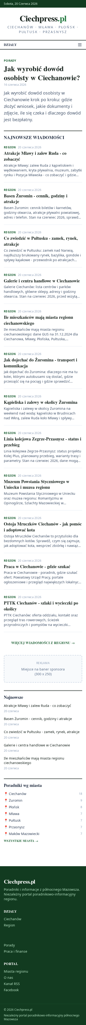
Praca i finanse (15, 951)
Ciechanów (15, 793)
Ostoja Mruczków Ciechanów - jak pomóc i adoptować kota (43, 527)
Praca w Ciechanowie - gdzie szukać (37, 566)
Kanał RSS (12, 983)
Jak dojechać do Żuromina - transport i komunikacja (40, 363)
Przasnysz (14, 827)
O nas (8, 977)
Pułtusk (12, 820)
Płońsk (11, 807)
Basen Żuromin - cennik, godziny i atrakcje (35, 199)
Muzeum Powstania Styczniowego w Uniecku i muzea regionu (36, 484)
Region (10, 147)
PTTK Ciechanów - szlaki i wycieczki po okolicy (41, 606)
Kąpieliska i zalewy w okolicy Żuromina (40, 402)
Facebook (11, 990)
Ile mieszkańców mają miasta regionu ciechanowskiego (38, 320)
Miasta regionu (16, 971)
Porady (9, 945)
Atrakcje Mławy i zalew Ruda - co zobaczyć (35, 156)
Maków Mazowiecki (21, 833)
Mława (11, 813)
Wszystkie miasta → (21, 841)
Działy (10, 44)
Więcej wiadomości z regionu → (43, 642)
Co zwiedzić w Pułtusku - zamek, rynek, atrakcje (41, 241)
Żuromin (13, 800)
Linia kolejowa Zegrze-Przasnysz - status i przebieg (42, 442)
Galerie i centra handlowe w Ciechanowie (42, 281)
